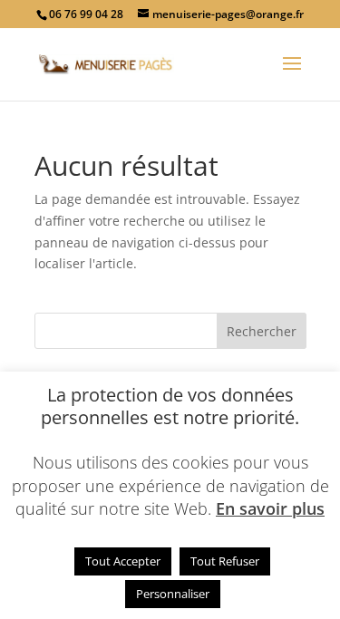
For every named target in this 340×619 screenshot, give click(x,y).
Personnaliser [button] (172, 593)
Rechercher (261, 331)
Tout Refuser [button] (224, 561)
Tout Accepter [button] (122, 561)
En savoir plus (270, 508)
